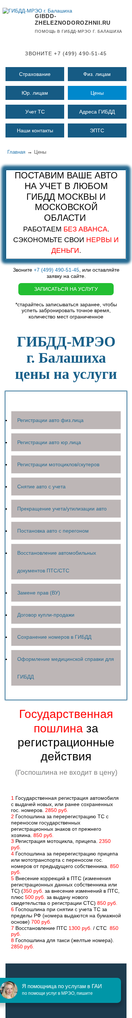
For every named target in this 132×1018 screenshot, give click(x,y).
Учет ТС (35, 112)
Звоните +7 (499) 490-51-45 (66, 53)
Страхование (35, 74)
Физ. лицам (97, 74)
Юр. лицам (35, 93)
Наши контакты (35, 130)
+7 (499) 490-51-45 (56, 270)
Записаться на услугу (66, 289)
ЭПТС (97, 130)
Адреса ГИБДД (97, 112)
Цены (97, 93)
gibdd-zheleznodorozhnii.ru (73, 19)
